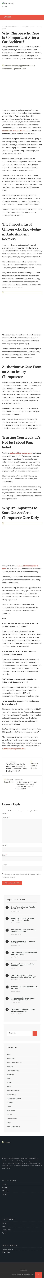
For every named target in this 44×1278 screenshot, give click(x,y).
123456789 (6, 1252)
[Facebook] (40, 12)
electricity (10, 1075)
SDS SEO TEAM (12, 26)
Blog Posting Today (27, 1275)
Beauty (4, 1184)
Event (9, 1078)
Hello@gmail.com (7, 1249)
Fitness (39, 26)
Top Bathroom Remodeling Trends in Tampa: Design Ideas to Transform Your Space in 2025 (25, 784)
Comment (5, 817)
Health (4, 28)
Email (4, 855)
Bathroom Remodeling (14, 1063)
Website (4, 865)
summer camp (12, 1119)
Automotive (11, 1059)
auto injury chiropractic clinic (13, 749)
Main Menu (7, 17)
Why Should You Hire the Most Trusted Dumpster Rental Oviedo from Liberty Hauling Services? (16, 766)
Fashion (4, 1194)
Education (5, 1191)
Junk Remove (11, 1095)
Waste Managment (13, 1127)
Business (10, 1067)
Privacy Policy (6, 1229)
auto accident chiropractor (21, 453)
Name (4, 845)
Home (4, 1223)
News (9, 1107)
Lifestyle (10, 1103)
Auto (8, 1054)
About (4, 1233)
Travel (9, 1123)
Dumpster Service (13, 1071)
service (9, 1115)
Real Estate (11, 1111)
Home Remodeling (13, 1091)
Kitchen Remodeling (14, 1099)
